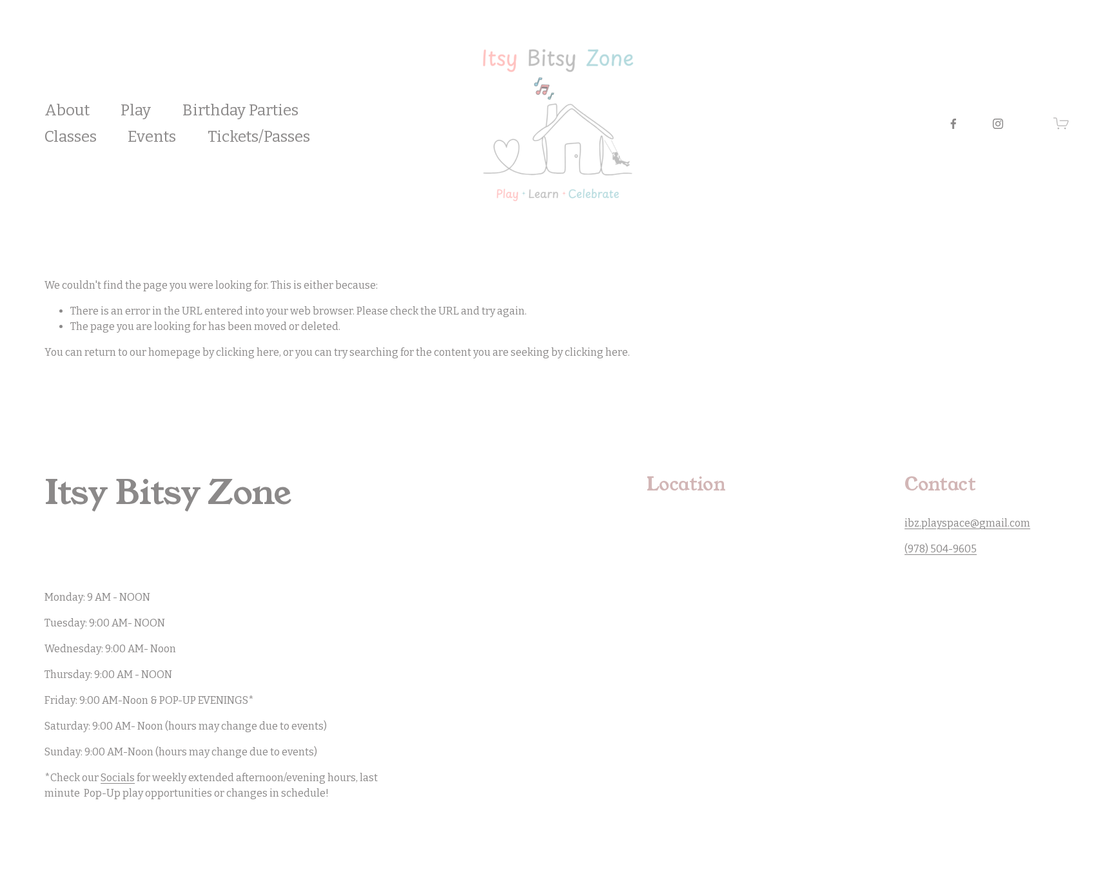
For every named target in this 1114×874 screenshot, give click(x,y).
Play (136, 110)
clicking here (247, 352)
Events (152, 136)
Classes (70, 136)
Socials (118, 778)
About (67, 110)
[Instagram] (998, 123)
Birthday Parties (240, 110)
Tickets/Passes (259, 136)
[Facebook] (953, 123)
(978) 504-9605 (940, 549)
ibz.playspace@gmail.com (967, 523)
